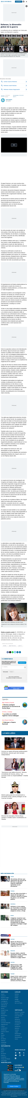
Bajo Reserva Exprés (8, 702)
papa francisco (12, 645)
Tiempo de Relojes (5, 1058)
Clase (2, 1048)
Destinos (3, 1040)
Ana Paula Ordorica (7, 720)
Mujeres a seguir (5, 997)
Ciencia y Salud (5, 1031)
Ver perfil (8, 101)
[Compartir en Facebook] (8, 652)
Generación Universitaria (18, 1022)
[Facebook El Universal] (19, 1053)
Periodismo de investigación (4, 1000)
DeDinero (17, 1028)
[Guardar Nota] (20, 652)
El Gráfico (17, 1024)
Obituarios (17, 1019)
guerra (20, 645)
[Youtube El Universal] (16, 1056)
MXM (2, 1033)
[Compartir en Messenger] (15, 652)
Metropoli (3, 1012)
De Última (3, 1053)
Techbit (3, 1035)
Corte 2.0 (3, 995)
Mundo (3, 96)
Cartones (3, 1019)
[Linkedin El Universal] (15, 1058)
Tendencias (4, 1029)
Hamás (4, 645)
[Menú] (26, 1)
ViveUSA (17, 1030)
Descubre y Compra (19, 1012)
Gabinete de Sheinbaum (4, 1005)
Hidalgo (16, 999)
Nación (2, 994)
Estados (3, 1013)
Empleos (17, 1017)
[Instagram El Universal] (20, 1056)
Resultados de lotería (18, 1038)
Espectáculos (4, 1024)
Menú (2, 1037)
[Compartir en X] (10, 652)
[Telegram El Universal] (15, 1053)
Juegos (16, 1031)
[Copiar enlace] (17, 652)
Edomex (17, 994)
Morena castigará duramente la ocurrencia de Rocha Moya (11, 706)
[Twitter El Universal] (23, 1053)
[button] (18, 2)
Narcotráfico (4, 1015)
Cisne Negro (4, 1060)
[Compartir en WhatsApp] (13, 652)
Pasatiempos (18, 1033)
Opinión (5, 699)
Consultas (3, 1044)
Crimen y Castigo (7, 711)
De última (3, 1038)
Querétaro (17, 1001)
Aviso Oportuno (18, 1015)
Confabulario (4, 1028)
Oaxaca (16, 995)
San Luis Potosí (18, 1003)
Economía (3, 1020)
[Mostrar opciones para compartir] (27, 6)
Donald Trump (4, 1010)
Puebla (16, 997)
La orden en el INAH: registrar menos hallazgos (10, 714)
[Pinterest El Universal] (23, 1056)
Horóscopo (17, 1035)
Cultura (3, 1026)
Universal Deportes (5, 1022)
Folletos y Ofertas (19, 1014)
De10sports (17, 1026)
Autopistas (3, 1042)
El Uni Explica (4, 1003)
